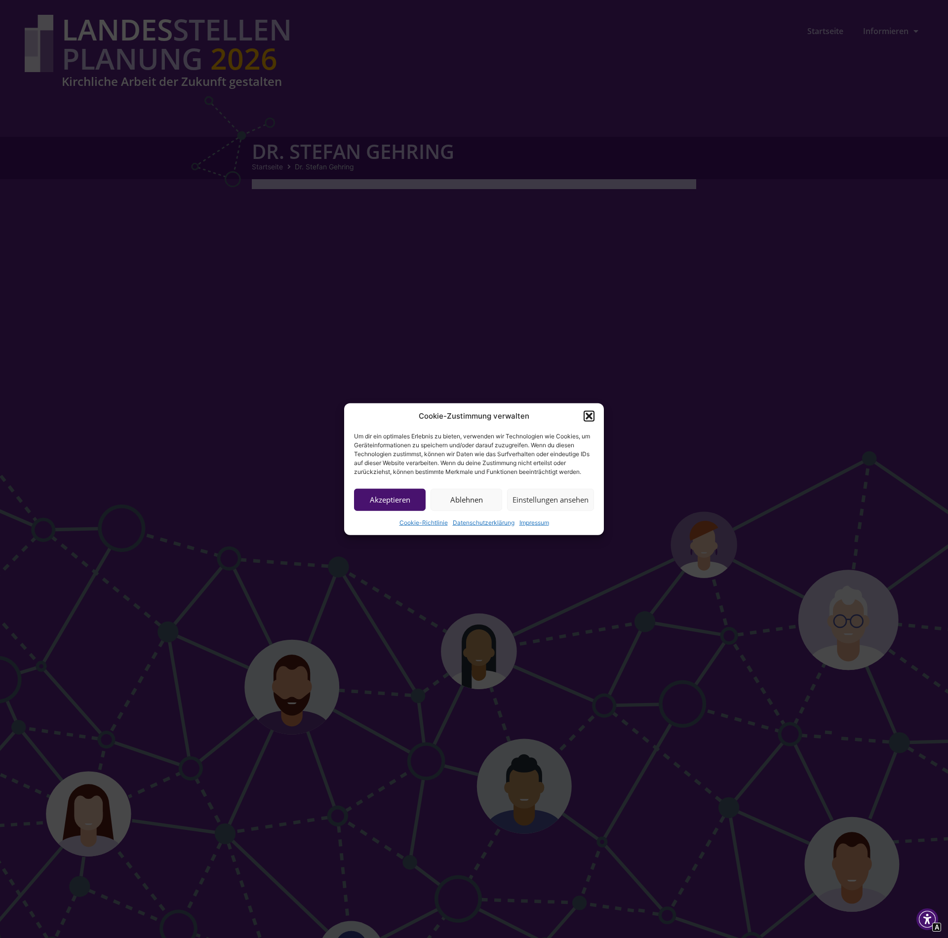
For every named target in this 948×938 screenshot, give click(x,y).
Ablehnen (466, 500)
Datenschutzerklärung (483, 522)
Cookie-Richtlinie (423, 522)
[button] (589, 416)
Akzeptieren (390, 500)
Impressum (534, 522)
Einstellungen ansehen (551, 500)
